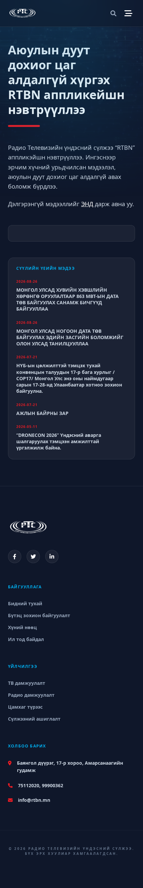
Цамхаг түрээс (25, 707)
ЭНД (87, 204)
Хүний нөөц (22, 627)
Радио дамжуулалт (31, 695)
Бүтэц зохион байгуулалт (39, 615)
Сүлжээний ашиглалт (34, 719)
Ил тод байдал (26, 639)
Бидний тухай (25, 603)
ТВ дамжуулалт (26, 683)
